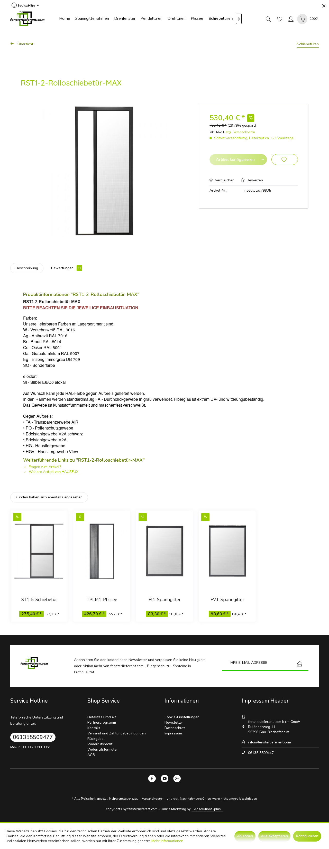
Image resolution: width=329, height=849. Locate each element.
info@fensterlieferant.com (269, 742)
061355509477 (33, 737)
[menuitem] (65, 18)
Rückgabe (95, 738)
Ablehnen (245, 836)
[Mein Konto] (291, 19)
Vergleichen (224, 180)
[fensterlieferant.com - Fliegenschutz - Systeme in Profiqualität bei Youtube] (164, 779)
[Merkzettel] (279, 19)
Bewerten (254, 180)
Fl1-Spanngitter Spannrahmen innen (164, 600)
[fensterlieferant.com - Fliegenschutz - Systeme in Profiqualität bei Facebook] (152, 779)
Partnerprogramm (101, 722)
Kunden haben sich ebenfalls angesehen (49, 497)
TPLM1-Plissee (102, 600)
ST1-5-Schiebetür (39, 600)
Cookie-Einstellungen (181, 717)
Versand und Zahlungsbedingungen (116, 733)
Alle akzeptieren (274, 836)
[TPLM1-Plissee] (101, 550)
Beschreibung (27, 268)
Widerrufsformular (102, 749)
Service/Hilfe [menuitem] (26, 6)
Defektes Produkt (101, 717)
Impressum (173, 733)
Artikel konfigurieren (235, 159)
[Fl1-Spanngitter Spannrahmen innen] (164, 550)
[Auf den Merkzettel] (284, 159)
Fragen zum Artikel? (44, 466)
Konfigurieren (307, 836)
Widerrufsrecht (99, 744)
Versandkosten (152, 799)
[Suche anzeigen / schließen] (268, 19)
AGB (91, 754)
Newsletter (173, 722)
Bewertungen (65, 268)
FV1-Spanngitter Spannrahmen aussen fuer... (227, 600)
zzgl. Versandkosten (240, 132)
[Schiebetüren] (220, 18)
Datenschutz (174, 727)
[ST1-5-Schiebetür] (39, 550)
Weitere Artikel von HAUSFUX (53, 471)
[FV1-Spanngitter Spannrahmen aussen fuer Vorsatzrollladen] (227, 550)
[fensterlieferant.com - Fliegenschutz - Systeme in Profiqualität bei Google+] (177, 779)
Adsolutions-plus (207, 809)
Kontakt (93, 727)
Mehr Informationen (167, 840)
